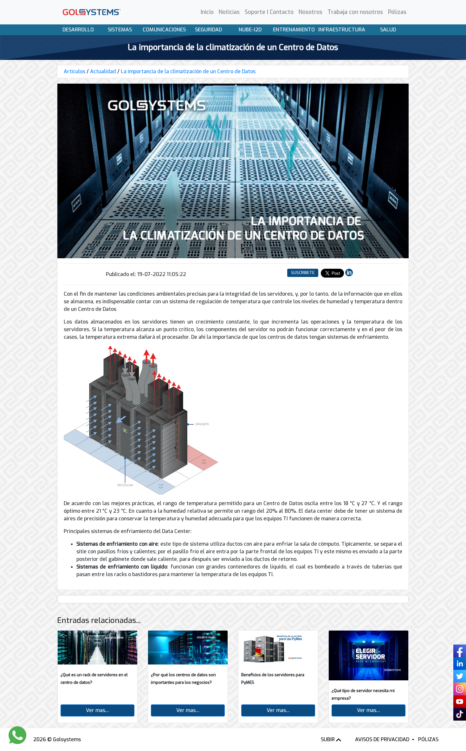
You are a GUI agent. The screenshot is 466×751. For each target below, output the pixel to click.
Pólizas (397, 12)
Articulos (74, 71)
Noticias (229, 12)
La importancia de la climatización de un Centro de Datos (188, 71)
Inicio (207, 12)
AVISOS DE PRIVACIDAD (383, 739)
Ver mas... (97, 710)
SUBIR (328, 739)
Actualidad (103, 71)
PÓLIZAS (428, 739)
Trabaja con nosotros (355, 12)
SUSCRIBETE (302, 272)
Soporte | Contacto (269, 12)
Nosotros (310, 12)
